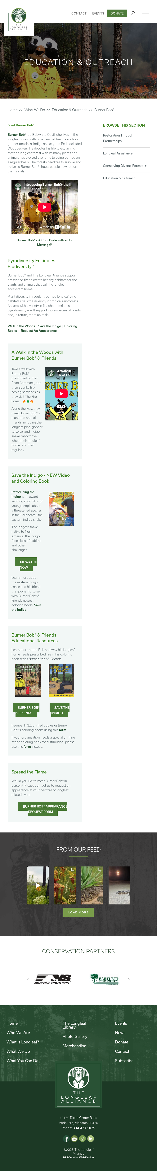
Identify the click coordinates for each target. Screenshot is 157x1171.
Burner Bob (16, 134)
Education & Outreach (69, 110)
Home (13, 110)
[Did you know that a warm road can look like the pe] (119, 885)
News (120, 1032)
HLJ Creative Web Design (78, 1157)
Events (98, 13)
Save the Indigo (49, 326)
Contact (79, 13)
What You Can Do (22, 1060)
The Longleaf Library (74, 1025)
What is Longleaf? (23, 1042)
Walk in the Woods (21, 326)
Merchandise (74, 1045)
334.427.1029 (84, 1128)
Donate (117, 13)
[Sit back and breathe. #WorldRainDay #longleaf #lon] (38, 885)
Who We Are (18, 1032)
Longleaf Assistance (117, 153)
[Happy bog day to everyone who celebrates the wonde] (65, 885)
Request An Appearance (39, 330)
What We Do (35, 110)
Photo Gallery (75, 1036)
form (62, 730)
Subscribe (124, 1060)
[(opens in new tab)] (61, 508)
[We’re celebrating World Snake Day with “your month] (92, 885)
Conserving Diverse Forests (123, 165)
